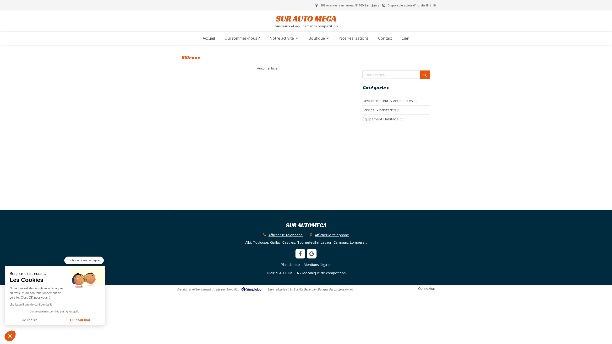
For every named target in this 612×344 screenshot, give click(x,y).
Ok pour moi (80, 320)
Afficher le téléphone (285, 234)
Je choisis (29, 320)
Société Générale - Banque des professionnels (324, 289)
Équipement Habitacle (380, 119)
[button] (10, 336)
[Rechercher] (425, 74)
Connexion (426, 288)
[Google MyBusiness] (312, 253)
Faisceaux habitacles (379, 110)
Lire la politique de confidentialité (31, 304)
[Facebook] (300, 253)
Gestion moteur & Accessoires (387, 100)
